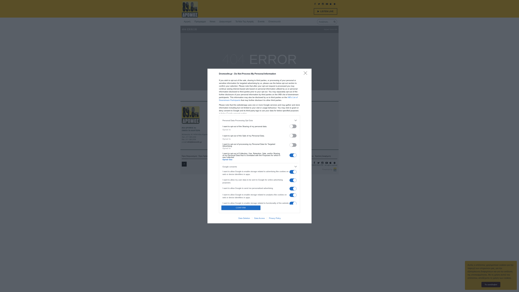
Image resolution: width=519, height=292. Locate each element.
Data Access (259, 218)
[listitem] (259, 120)
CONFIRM (241, 208)
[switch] (293, 126)
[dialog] (259, 146)
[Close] (306, 74)
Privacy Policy (275, 218)
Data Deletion (244, 218)
